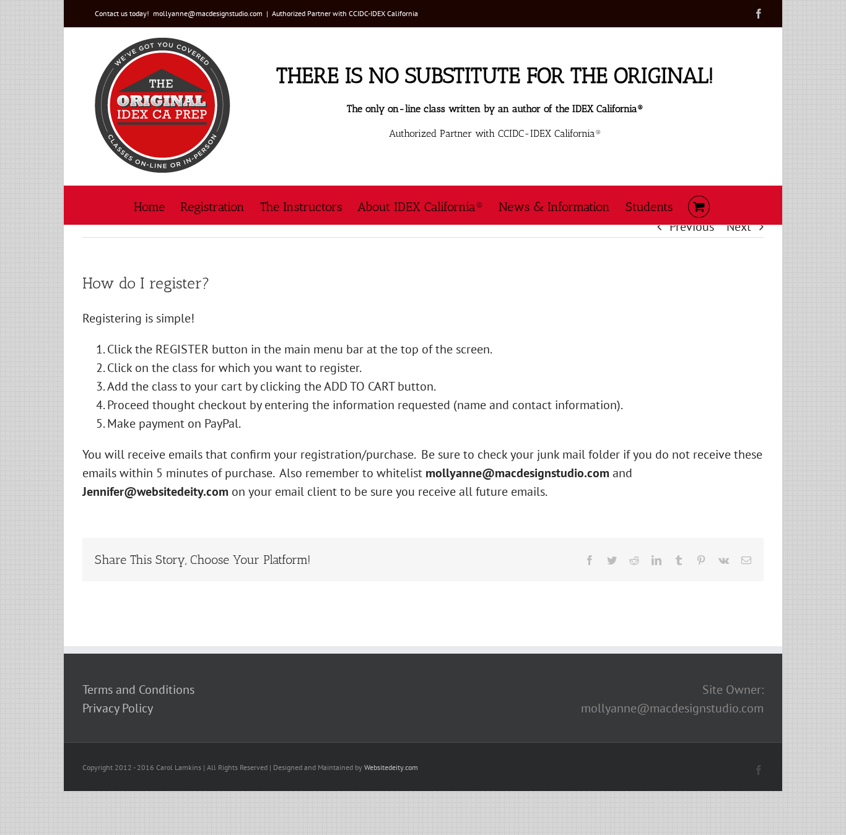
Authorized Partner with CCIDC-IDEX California (345, 13)
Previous (691, 226)
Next (738, 226)
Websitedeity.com (391, 767)
